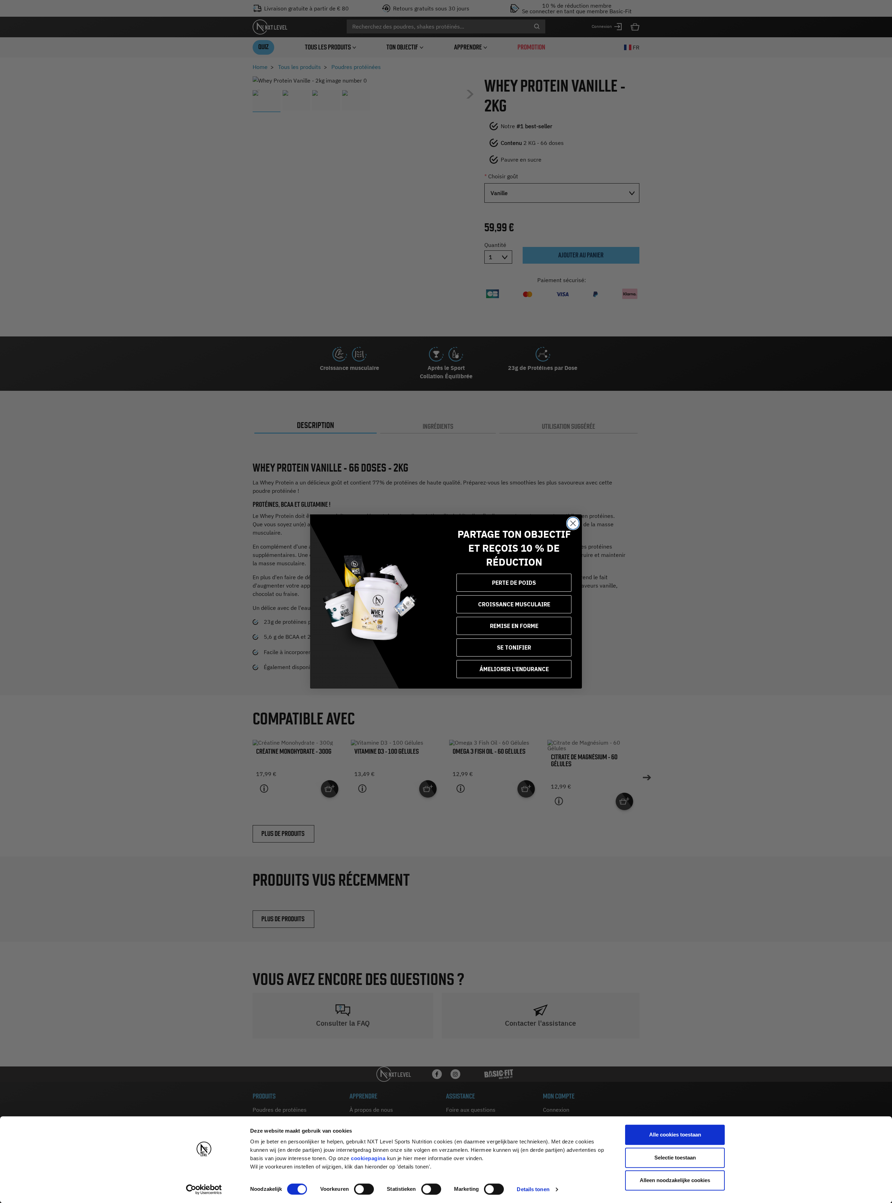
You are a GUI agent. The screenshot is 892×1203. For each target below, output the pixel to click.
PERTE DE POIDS (514, 582)
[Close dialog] (573, 523)
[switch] (364, 1189)
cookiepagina (368, 1158)
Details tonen (533, 1189)
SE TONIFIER (514, 647)
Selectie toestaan (675, 1158)
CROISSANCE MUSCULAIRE (514, 604)
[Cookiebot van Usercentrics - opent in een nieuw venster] (204, 1189)
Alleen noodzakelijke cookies (675, 1180)
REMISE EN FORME (514, 625)
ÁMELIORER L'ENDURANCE (514, 669)
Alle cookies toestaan (675, 1135)
